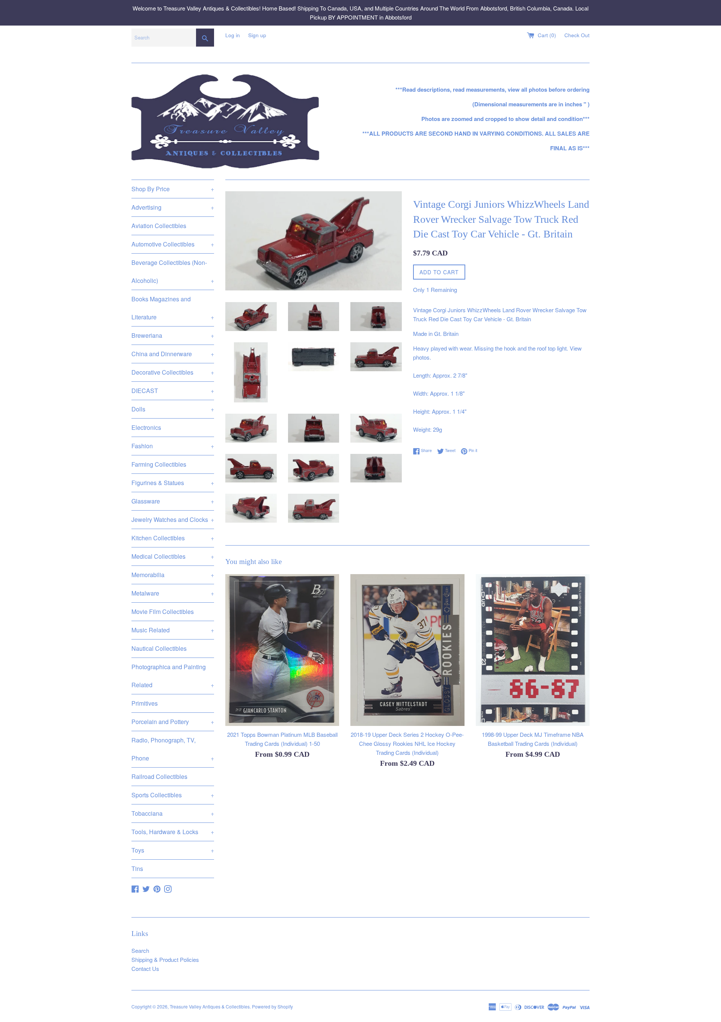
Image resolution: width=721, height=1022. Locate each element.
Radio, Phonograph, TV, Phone (172, 749)
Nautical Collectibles (159, 648)
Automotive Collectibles (172, 244)
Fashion (172, 445)
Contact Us (145, 968)
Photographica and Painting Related (172, 675)
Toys (172, 850)
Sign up (257, 35)
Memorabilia (172, 574)
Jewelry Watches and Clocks (172, 519)
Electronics (146, 427)
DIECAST (172, 390)
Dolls (172, 409)
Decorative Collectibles (172, 372)
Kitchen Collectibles (172, 538)
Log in (232, 35)
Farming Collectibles (158, 464)
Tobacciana (172, 813)
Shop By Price (172, 188)
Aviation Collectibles (158, 225)
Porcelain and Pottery (172, 721)
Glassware (172, 501)
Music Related (172, 630)
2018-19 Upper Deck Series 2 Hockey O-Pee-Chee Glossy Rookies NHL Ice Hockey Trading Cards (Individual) (407, 743)
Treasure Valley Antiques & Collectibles (210, 1006)
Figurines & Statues (172, 482)
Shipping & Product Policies (165, 959)
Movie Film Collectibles (162, 611)
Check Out (577, 35)
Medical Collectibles (172, 556)
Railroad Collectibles (159, 776)
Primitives (144, 703)
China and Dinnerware (172, 353)
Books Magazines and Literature (172, 308)
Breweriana (172, 335)
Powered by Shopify (272, 1006)
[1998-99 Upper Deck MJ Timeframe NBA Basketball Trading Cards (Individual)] (533, 650)
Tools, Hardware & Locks (172, 831)
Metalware (172, 593)
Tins (137, 868)
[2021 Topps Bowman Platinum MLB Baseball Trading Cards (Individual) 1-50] (282, 650)
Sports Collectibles (172, 795)
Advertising (172, 207)
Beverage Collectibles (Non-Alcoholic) (172, 271)
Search (140, 950)
